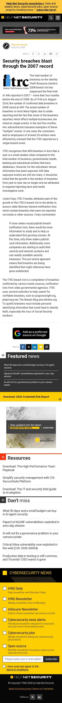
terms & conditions (17, 669)
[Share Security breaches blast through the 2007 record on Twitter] (39, 54)
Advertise (48, 689)
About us (37, 689)
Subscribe (51, 659)
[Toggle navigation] (58, 18)
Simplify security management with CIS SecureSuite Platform (29, 479)
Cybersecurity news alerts (26, 620)
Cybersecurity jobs (21, 633)
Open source (17, 646)
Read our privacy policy (20, 689)
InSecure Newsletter (23, 609)
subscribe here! (46, 9)
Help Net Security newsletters (25, 3)
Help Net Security (19, 44)
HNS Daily (15, 588)
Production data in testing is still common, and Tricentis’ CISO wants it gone (30, 557)
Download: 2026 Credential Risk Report (26, 396)
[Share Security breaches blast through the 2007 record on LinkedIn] (45, 54)
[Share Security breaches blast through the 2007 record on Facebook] (33, 54)
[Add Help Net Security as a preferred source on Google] (57, 54)
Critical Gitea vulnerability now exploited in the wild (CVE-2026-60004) (30, 546)
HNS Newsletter (20, 599)
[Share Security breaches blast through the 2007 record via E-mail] (51, 54)
